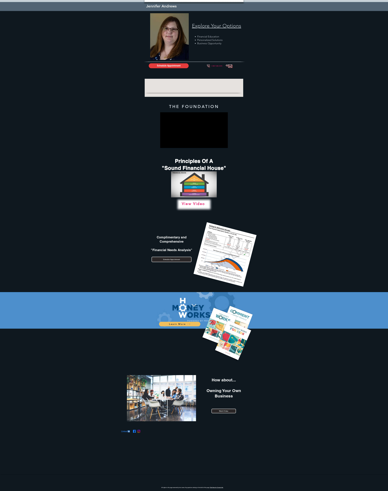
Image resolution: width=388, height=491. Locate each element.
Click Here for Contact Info (216, 487)
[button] (216, 66)
